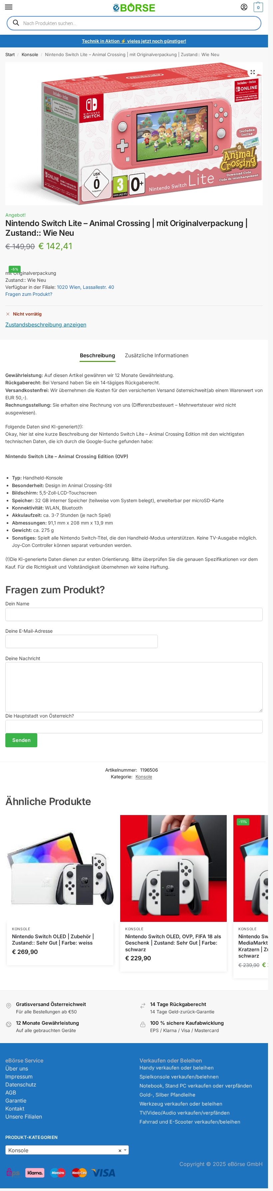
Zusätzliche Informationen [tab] (156, 355)
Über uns (16, 1068)
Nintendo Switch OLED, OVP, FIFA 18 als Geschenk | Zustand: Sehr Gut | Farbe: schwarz (173, 943)
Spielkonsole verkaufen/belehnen (179, 1077)
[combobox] (67, 1150)
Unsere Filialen (23, 1116)
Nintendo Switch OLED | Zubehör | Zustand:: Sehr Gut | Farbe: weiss (53, 939)
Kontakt (14, 1108)
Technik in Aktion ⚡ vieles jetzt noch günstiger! (134, 41)
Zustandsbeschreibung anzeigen (45, 324)
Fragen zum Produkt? (28, 294)
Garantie (15, 1100)
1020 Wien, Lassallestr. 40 (85, 287)
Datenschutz (20, 1084)
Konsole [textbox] (65, 1150)
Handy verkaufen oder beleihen (176, 1068)
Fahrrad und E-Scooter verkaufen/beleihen (189, 1122)
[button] (257, 7)
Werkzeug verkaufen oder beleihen (180, 1104)
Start (10, 54)
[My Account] (244, 7)
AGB (10, 1092)
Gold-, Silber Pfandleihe (167, 1095)
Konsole (30, 54)
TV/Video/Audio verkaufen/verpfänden (184, 1113)
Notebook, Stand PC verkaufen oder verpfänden (195, 1086)
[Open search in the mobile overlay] (134, 23)
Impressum (19, 1076)
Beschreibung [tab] (97, 355)
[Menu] (15, 7)
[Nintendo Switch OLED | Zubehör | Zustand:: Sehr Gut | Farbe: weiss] (60, 868)
